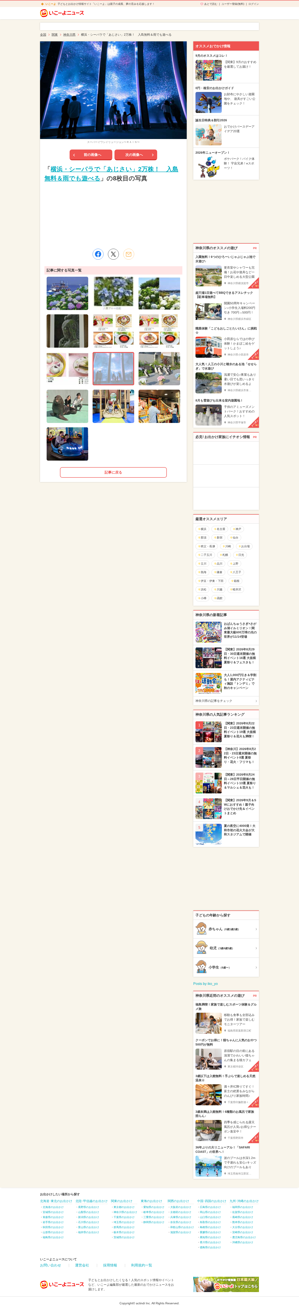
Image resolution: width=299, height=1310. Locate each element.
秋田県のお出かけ (53, 1227)
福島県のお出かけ (53, 1237)
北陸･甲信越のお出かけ (92, 1201)
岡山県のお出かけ (210, 1212)
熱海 (203, 572)
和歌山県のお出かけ (182, 1227)
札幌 (225, 554)
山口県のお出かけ (210, 1217)
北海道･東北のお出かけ (56, 1201)
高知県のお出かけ (210, 1237)
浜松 (203, 589)
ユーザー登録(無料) (233, 3)
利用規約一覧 (141, 1265)
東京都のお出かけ (124, 1207)
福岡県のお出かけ (242, 1207)
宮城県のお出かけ (53, 1212)
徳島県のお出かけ (210, 1247)
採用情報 (110, 1265)
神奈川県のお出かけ (125, 1212)
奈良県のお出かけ (180, 1222)
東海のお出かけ (151, 1201)
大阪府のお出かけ (180, 1207)
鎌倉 (219, 572)
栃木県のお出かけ (124, 1232)
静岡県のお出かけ (153, 1222)
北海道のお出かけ (53, 1207)
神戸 (238, 529)
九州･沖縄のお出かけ (244, 1201)
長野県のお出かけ (88, 1207)
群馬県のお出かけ (124, 1227)
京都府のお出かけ (180, 1212)
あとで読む (210, 3)
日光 (241, 554)
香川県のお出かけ (210, 1242)
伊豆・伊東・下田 (212, 581)
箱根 (236, 581)
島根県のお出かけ (210, 1227)
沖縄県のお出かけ (242, 1242)
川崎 (228, 546)
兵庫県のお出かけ (180, 1217)
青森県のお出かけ (53, 1217)
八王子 (237, 572)
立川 (203, 563)
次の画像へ (134, 155)
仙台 (235, 537)
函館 (219, 598)
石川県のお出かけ (88, 1222)
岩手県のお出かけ (53, 1222)
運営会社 (82, 1265)
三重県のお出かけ (153, 1217)
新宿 (219, 537)
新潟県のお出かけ (88, 1217)
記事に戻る (113, 472)
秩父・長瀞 (208, 546)
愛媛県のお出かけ (210, 1232)
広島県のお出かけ (210, 1207)
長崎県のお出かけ (242, 1217)
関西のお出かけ (178, 1201)
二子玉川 (206, 554)
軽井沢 (237, 589)
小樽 (203, 598)
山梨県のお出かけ (88, 1212)
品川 (219, 563)
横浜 (203, 529)
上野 (235, 563)
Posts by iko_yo (205, 984)
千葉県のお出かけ (124, 1217)
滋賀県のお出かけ (180, 1232)
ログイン (253, 3)
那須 (203, 537)
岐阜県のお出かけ (153, 1212)
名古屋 (221, 529)
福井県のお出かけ (88, 1232)
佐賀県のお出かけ (242, 1212)
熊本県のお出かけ (242, 1222)
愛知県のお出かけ (153, 1207)
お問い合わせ (50, 1265)
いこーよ (51, 3)
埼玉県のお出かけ (124, 1222)
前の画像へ (92, 155)
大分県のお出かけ (242, 1227)
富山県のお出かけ (88, 1227)
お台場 (245, 546)
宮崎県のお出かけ (242, 1232)
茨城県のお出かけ (124, 1237)
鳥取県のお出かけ (210, 1222)
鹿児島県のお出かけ (244, 1237)
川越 (219, 589)
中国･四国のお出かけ (211, 1201)
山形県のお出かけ (53, 1232)
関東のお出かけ (121, 1201)
